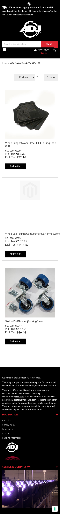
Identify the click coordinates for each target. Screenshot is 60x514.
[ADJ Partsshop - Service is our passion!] (30, 29)
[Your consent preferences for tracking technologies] (55, 509)
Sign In (43, 53)
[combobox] (30, 44)
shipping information (23, 15)
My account (43, 50)
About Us (6, 420)
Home (5, 63)
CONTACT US (8, 433)
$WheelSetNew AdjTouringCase (24, 321)
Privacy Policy (8, 425)
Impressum (7, 429)
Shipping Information (12, 438)
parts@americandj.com (25, 400)
